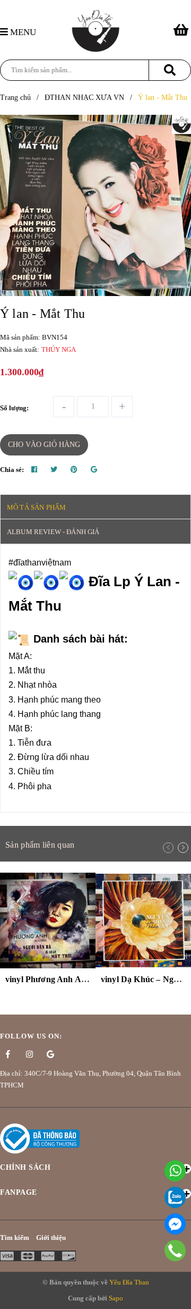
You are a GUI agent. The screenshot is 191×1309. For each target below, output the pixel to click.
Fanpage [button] (18, 1192)
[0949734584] (175, 1250)
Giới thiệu (51, 1238)
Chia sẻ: (12, 470)
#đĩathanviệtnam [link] (39, 562)
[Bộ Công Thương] (40, 1138)
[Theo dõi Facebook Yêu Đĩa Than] (8, 1054)
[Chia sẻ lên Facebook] (34, 469)
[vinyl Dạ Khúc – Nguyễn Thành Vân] (143, 920)
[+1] (94, 469)
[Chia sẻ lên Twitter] (53, 469)
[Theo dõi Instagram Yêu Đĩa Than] (29, 1054)
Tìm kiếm (14, 1238)
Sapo (116, 1298)
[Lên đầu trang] (178, 1295)
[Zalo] (175, 1197)
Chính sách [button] (25, 1167)
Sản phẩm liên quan (39, 844)
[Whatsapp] (175, 1170)
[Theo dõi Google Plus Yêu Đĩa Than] (50, 1054)
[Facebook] (175, 1224)
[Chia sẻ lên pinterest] (74, 469)
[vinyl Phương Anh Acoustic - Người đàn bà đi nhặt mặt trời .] (48, 920)
